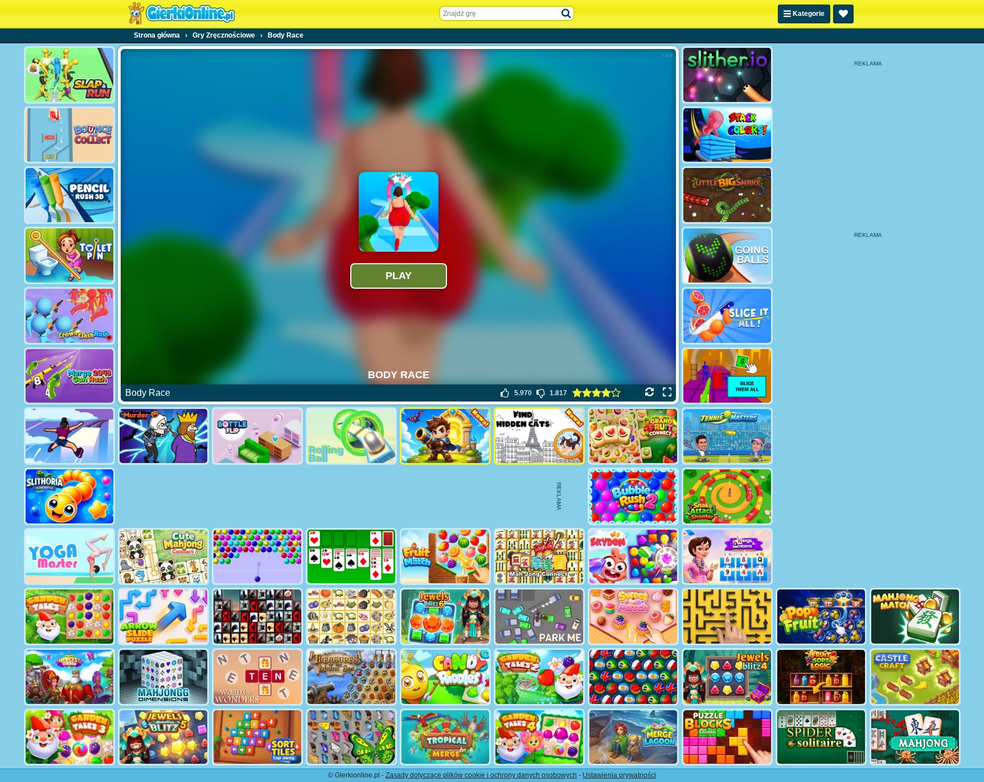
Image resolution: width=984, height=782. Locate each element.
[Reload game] (649, 393)
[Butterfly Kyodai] (351, 737)
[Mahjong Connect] (539, 557)
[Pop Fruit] (821, 616)
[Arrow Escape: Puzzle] (727, 616)
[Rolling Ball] (351, 436)
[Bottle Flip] (257, 436)
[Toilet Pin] (69, 255)
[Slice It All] (727, 316)
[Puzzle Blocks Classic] (727, 737)
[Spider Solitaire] (821, 737)
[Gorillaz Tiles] (257, 616)
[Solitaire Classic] (351, 557)
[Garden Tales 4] (539, 737)
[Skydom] (633, 557)
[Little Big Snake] (727, 195)
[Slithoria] (69, 496)
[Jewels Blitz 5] (163, 737)
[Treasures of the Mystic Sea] (351, 677)
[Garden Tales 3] (69, 737)
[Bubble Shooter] (257, 557)
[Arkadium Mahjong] (915, 737)
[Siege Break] (445, 436)
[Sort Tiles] (257, 737)
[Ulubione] (843, 14)
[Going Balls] (727, 255)
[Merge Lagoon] (633, 737)
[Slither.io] (727, 75)
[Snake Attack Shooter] (727, 496)
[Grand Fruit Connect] (633, 436)
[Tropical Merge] (445, 737)
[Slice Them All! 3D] (727, 376)
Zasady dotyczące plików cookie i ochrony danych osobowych (481, 775)
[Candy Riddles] (445, 677)
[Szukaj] (566, 14)
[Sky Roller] (69, 436)
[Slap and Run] (69, 75)
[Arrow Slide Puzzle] (163, 616)
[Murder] (163, 436)
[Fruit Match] (445, 557)
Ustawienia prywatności (619, 775)
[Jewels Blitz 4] (727, 677)
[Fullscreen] (667, 393)
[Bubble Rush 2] (633, 496)
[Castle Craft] (915, 677)
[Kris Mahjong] (351, 616)
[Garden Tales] (69, 616)
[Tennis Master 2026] (727, 436)
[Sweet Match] (633, 616)
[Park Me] (539, 616)
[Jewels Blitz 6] (445, 616)
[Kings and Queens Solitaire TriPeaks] (727, 557)
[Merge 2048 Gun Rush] (69, 376)
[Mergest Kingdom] (69, 677)
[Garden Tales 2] (539, 677)
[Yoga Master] (69, 557)
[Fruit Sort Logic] (821, 677)
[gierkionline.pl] (182, 14)
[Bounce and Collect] (69, 135)
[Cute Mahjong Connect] (163, 557)
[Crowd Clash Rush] (69, 316)
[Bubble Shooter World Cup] (633, 677)
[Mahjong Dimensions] (163, 677)
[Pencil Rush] (69, 195)
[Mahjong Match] (915, 616)
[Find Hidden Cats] (539, 436)
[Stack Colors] (727, 135)
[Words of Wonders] (257, 677)
